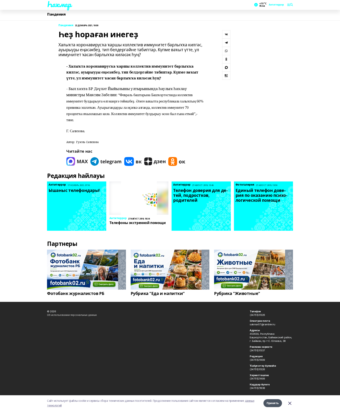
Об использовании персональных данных (72, 314)
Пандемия (56, 14)
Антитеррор (276, 5)
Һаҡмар (59, 4)
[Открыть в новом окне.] (77, 161)
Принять (273, 403)
